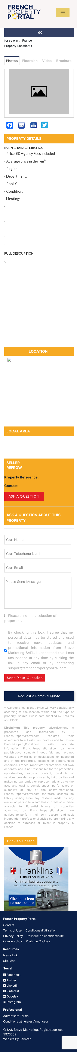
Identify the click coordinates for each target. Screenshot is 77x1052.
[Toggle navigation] (63, 12)
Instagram (13, 1002)
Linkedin (12, 985)
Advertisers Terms (15, 1016)
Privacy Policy (13, 936)
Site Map (9, 960)
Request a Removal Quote (39, 696)
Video (47, 61)
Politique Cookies (38, 941)
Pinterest (12, 991)
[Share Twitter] (44, 127)
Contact (8, 925)
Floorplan (30, 61)
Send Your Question (25, 678)
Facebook (13, 974)
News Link (10, 955)
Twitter (11, 980)
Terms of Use (12, 930)
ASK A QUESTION (24, 496)
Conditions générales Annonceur (25, 1021)
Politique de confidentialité (45, 936)
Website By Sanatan (17, 1039)
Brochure (63, 61)
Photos (12, 61)
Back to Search (21, 841)
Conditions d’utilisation (40, 930)
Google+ (12, 996)
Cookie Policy (12, 941)
